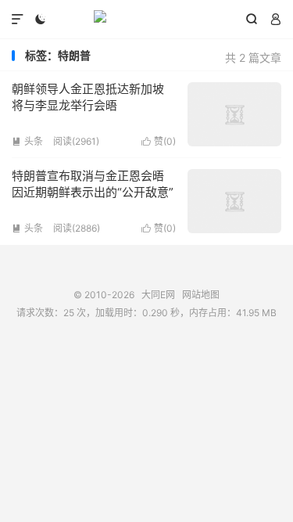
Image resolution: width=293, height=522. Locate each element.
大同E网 (146, 19)
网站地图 (201, 295)
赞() (158, 141)
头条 (27, 141)
